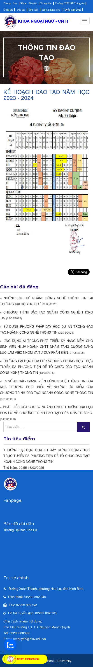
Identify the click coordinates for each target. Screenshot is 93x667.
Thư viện (33, 9)
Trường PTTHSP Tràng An (69, 3)
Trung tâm (45, 3)
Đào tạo (21, 9)
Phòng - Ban (10, 3)
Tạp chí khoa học (51, 9)
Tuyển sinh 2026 (72, 9)
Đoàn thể (8, 9)
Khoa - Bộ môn (28, 3)
